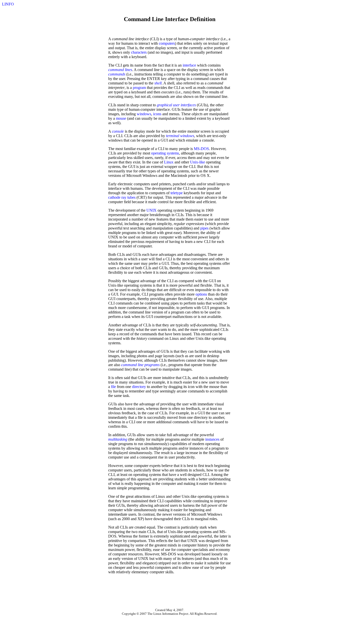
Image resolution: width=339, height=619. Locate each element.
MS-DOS (201, 149)
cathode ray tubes (122, 197)
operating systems (165, 153)
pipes (204, 228)
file (113, 387)
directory (139, 387)
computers (167, 43)
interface (189, 65)
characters (139, 52)
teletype (176, 193)
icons (157, 114)
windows (144, 114)
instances (212, 439)
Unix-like (197, 162)
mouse (121, 118)
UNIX (151, 210)
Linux (168, 162)
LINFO (8, 4)
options (201, 294)
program (139, 87)
